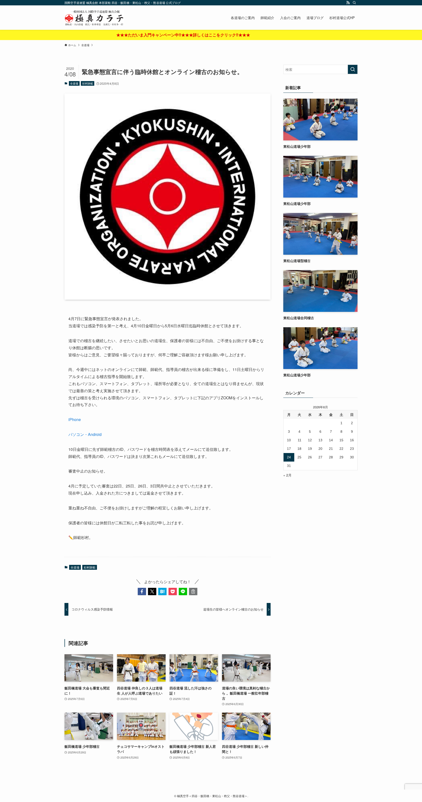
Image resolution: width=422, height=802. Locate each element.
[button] (142, 591)
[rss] (348, 2)
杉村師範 (87, 83)
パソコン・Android (85, 434)
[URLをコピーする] (193, 591)
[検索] (354, 2)
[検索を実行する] (353, 69)
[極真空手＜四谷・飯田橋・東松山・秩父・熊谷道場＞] (94, 17)
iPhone (74, 419)
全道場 (74, 83)
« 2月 (287, 475)
